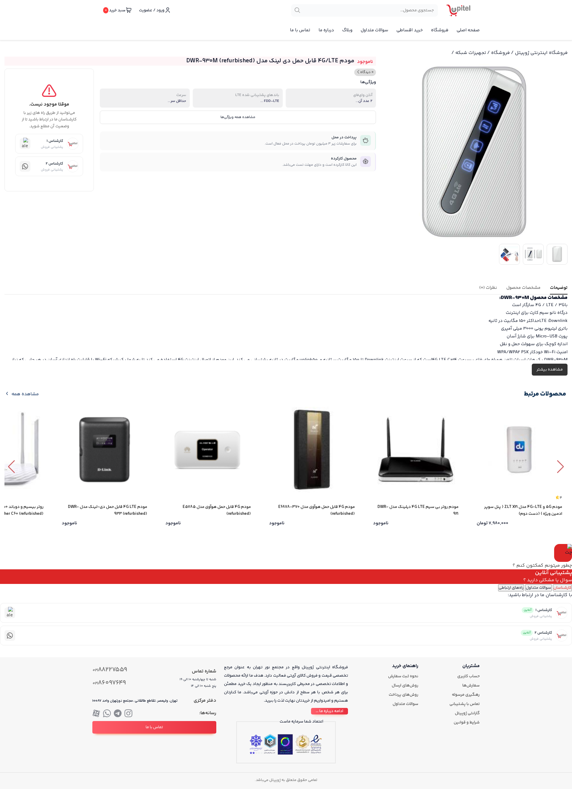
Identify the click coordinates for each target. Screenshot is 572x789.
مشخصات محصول (523, 287)
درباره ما (326, 30)
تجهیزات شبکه (470, 53)
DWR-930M (515, 298)
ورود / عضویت (151, 10)
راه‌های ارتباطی (511, 588)
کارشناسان (562, 588)
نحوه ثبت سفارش (403, 676)
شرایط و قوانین (467, 722)
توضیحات (559, 287)
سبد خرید (115, 10)
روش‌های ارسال (405, 685)
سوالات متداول (374, 30)
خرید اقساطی (410, 30)
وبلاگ (347, 30)
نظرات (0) (488, 287)
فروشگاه (439, 30)
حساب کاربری (468, 676)
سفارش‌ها (471, 685)
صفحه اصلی (468, 30)
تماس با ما (300, 30)
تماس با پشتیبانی (465, 704)
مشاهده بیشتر (550, 369)
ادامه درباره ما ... (329, 711)
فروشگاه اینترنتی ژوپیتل (541, 53)
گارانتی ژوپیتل (467, 713)
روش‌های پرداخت (403, 695)
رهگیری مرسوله (466, 695)
